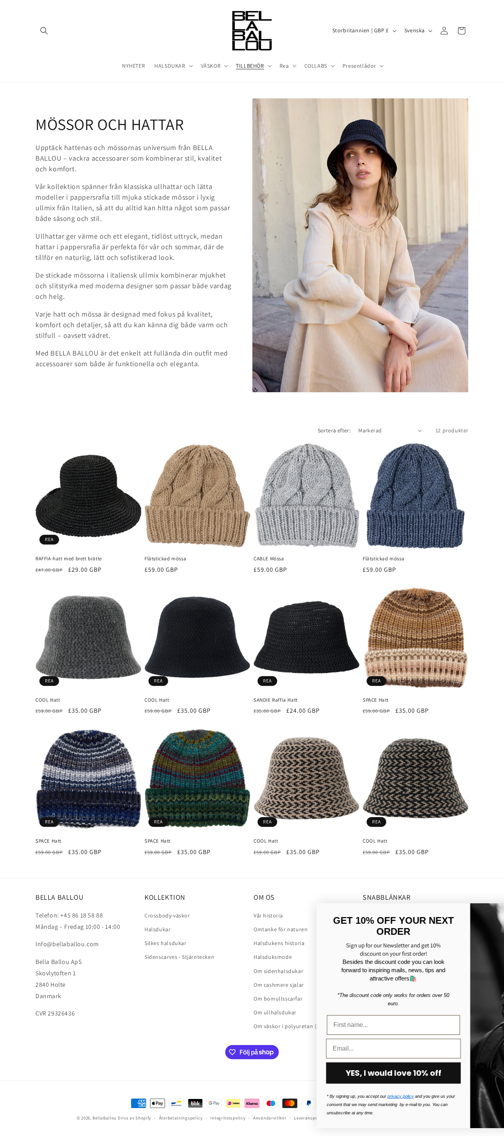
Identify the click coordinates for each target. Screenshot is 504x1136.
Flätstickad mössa (165, 559)
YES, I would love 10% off (266, 1073)
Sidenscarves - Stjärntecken (179, 956)
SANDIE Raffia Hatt (276, 700)
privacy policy (273, 1096)
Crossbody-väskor (167, 915)
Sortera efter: (334, 430)
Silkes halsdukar (166, 942)
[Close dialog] (486, 913)
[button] (44, 30)
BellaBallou (105, 1118)
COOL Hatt (47, 700)
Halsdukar (157, 928)
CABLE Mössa (269, 559)
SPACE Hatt (376, 700)
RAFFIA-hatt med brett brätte (68, 559)
